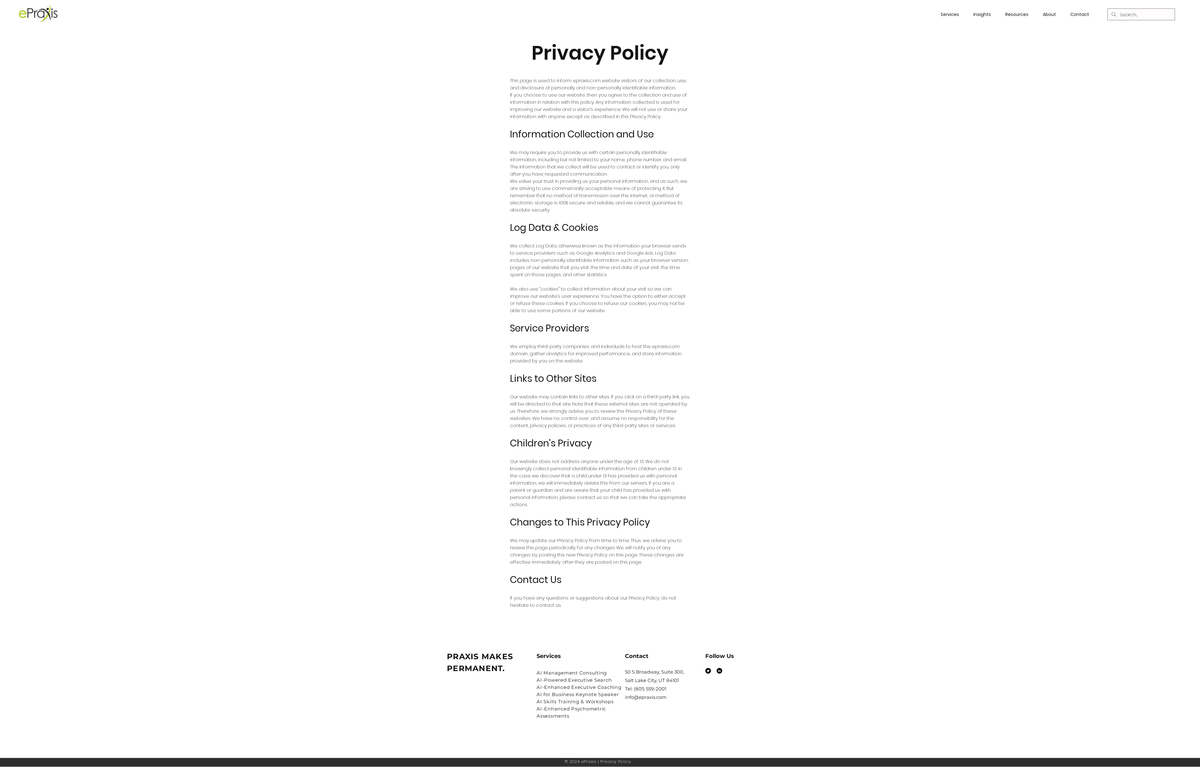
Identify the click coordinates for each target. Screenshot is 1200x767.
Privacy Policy (615, 762)
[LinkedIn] (719, 671)
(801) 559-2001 (650, 689)
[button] (1019, 14)
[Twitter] (708, 671)
